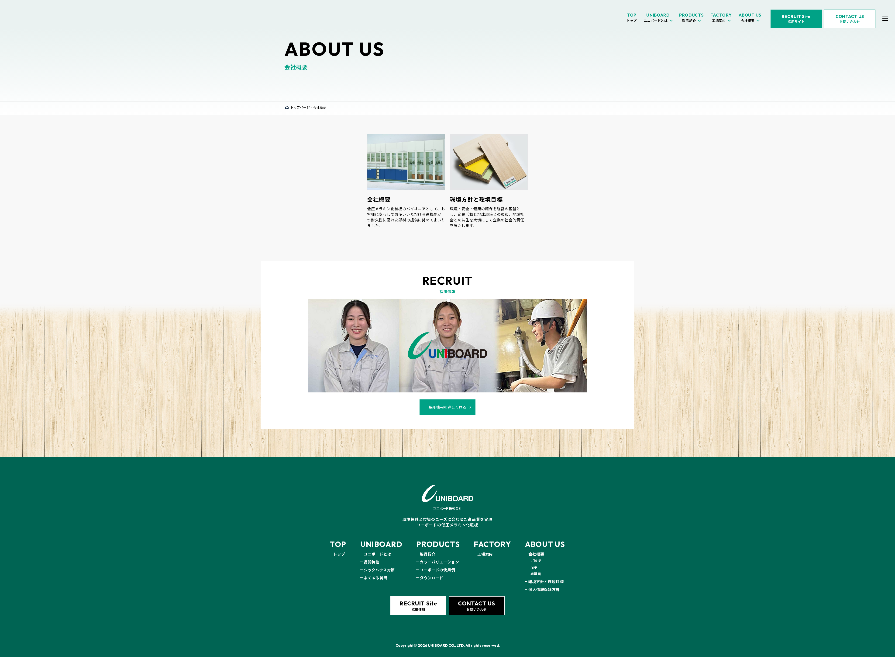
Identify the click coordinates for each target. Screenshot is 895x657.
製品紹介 (427, 554)
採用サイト (796, 19)
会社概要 (536, 554)
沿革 (533, 567)
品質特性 (371, 562)
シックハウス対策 (379, 570)
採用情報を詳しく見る (447, 407)
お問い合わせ (850, 19)
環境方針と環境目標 (546, 581)
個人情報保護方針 (544, 589)
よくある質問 (375, 578)
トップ (339, 554)
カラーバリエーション (439, 562)
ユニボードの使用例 (437, 570)
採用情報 (418, 606)
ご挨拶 (535, 560)
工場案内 (485, 554)
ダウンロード (431, 578)
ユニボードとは (377, 554)
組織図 (535, 573)
